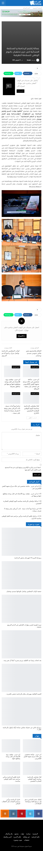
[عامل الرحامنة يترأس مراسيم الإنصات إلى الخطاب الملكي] (11, 791)
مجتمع (17, 834)
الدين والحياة (8, 837)
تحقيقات (26, 840)
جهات (22, 834)
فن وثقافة (26, 837)
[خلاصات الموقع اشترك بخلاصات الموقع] (5, 813)
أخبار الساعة (34, 367)
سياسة (28, 834)
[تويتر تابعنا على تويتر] (30, 813)
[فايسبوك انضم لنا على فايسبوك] (38, 813)
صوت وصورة (18, 840)
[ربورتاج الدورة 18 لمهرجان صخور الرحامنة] (21, 542)
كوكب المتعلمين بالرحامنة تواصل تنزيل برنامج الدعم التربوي (11, 353)
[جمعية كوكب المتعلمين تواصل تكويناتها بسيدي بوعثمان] (21, 575)
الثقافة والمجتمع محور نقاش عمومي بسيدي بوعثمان (33, 353)
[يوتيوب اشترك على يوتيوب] (21, 813)
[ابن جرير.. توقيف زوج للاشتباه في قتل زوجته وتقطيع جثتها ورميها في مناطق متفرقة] (12, 371)
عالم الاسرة (17, 837)
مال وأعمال (9, 834)
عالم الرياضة (36, 837)
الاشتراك (20, 91)
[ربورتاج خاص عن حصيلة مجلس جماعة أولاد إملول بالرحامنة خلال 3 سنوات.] (21, 711)
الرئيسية (35, 834)
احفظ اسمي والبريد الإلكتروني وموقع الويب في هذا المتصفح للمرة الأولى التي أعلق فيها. (23, 469)
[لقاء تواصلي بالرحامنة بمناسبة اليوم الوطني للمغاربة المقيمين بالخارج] (31, 398)
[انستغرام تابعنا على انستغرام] (13, 813)
